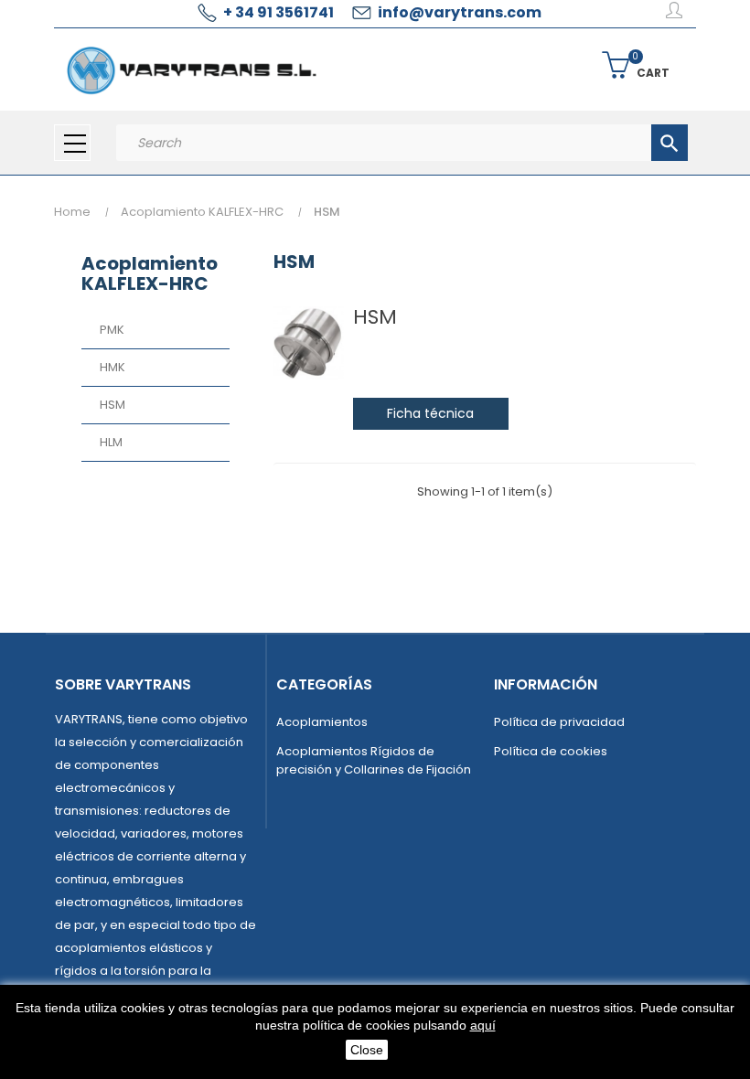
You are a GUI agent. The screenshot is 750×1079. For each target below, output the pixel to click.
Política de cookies (550, 751)
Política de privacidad (559, 722)
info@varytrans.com (459, 12)
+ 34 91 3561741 (278, 12)
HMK (112, 367)
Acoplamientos (322, 722)
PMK (112, 329)
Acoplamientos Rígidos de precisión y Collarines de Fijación (373, 760)
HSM (112, 404)
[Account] (674, 13)
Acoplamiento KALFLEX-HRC (149, 273)
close (366, 1049)
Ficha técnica (430, 413)
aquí (483, 1025)
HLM (111, 442)
